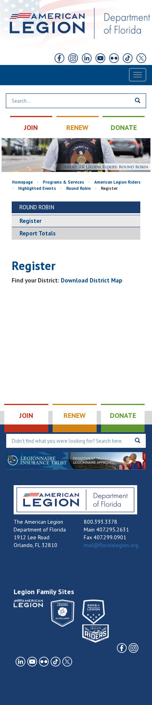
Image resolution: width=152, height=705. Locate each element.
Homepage (22, 182)
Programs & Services (63, 182)
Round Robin (78, 188)
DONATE (124, 127)
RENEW (77, 127)
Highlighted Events (37, 188)
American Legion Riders (117, 182)
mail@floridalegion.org (111, 545)
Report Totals (37, 233)
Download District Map (91, 280)
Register (30, 220)
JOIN (31, 127)
